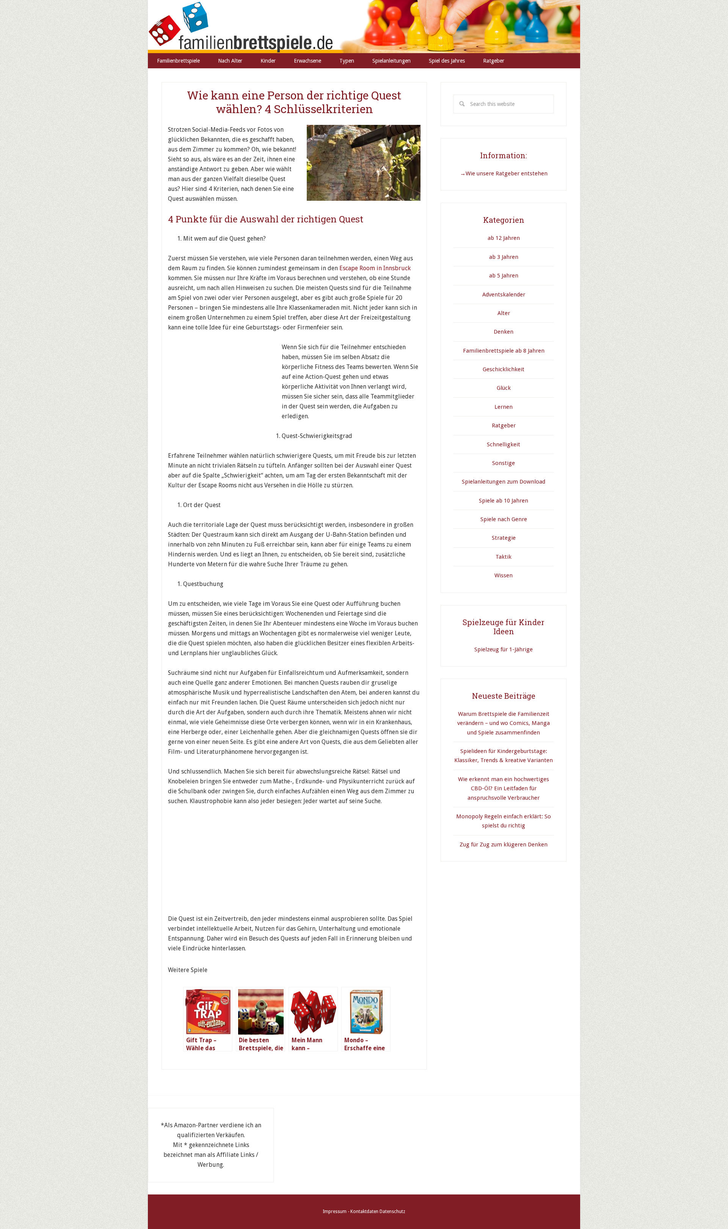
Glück (504, 387)
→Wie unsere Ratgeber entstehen (504, 173)
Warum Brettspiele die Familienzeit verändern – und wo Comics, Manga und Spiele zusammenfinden (503, 723)
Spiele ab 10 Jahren (503, 500)
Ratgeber (504, 425)
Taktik (503, 556)
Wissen (503, 575)
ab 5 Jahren (503, 275)
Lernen (503, 406)
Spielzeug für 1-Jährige (503, 649)
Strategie (504, 537)
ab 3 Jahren (503, 257)
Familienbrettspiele (364, 26)
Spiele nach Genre (503, 519)
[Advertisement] (225, 389)
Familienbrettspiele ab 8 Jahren (503, 350)
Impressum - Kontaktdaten (350, 1211)
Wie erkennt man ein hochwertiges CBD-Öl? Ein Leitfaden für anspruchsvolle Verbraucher (503, 788)
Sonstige (503, 463)
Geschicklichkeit (503, 369)
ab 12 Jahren (504, 238)
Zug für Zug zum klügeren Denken (504, 844)
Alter (503, 313)
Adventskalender (503, 294)
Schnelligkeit (503, 444)
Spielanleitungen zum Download (503, 481)
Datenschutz (392, 1211)
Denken (503, 331)
